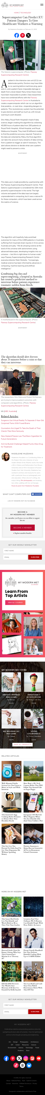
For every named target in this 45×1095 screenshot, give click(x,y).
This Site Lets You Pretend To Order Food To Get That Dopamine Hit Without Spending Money (11, 850)
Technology (25, 13)
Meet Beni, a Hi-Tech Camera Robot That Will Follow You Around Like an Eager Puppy (33, 786)
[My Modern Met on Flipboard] (32, 1058)
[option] (11, 650)
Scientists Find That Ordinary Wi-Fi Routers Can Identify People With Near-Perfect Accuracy (33, 922)
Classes (33, 1045)
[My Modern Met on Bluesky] (29, 1065)
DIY (12, 1045)
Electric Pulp (32, 1091)
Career (18, 1045)
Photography (24, 1042)
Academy (21, 1051)
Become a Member (23, 528)
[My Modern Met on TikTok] (16, 1065)
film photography (26, 480)
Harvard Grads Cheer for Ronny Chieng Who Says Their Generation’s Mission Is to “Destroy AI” (11, 954)
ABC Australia (10, 411)
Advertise (15, 1084)
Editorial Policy (16, 1081)
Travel (37, 1048)
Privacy (35, 1084)
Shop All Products (22, 745)
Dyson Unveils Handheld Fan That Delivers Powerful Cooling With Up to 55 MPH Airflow (33, 953)
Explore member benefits (23, 533)
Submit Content (31, 1081)
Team (23, 1081)
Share (37, 494)
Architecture (35, 1042)
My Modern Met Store (14, 670)
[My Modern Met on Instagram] (25, 1058)
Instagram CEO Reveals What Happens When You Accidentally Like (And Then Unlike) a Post (33, 818)
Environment (12, 1048)
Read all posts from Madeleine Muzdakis (25, 486)
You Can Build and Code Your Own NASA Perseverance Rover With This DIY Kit (33, 987)
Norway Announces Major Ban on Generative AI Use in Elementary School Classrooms (33, 849)
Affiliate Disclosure (25, 1084)
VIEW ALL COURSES (15, 602)
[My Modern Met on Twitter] (19, 1058)
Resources (25, 1045)
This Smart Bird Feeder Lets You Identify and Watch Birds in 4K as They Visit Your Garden (11, 922)
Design (15, 1042)
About (8, 1081)
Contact (8, 1084)
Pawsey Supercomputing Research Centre (18, 322)
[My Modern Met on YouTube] (38, 1058)
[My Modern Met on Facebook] (6, 1058)
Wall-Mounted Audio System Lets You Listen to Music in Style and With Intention (11, 786)
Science (21, 1048)
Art (10, 1042)
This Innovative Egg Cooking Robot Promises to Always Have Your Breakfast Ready (11, 818)
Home (16, 13)
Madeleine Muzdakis (16, 29)
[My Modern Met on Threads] (22, 1065)
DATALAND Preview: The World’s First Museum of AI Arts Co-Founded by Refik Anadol (11, 987)
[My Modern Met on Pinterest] (12, 1058)
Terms (21, 1086)
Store (27, 1051)
